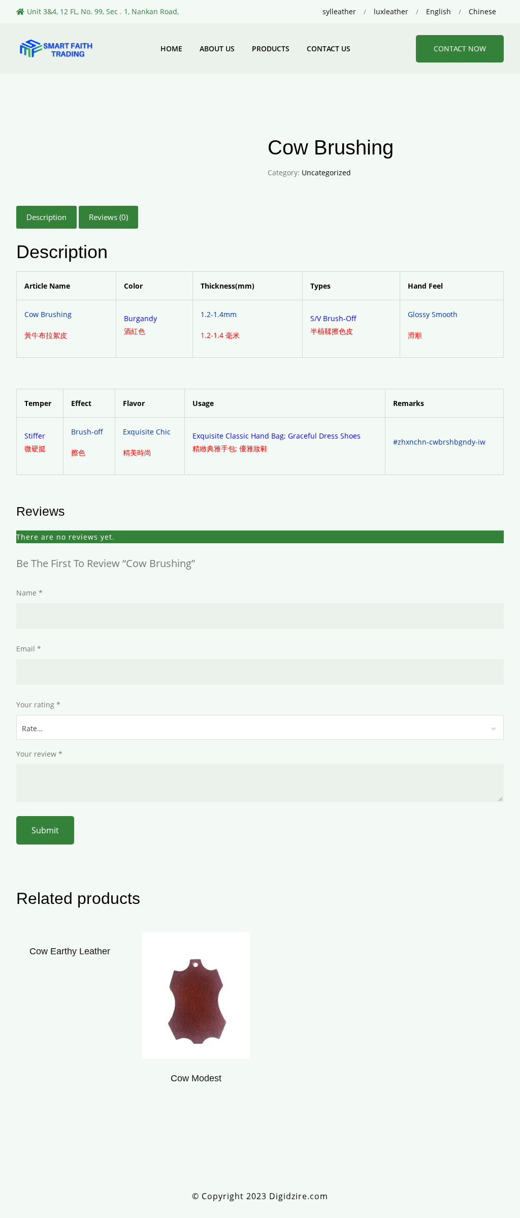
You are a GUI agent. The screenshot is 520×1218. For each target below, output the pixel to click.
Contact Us (328, 48)
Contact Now (460, 48)
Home (171, 48)
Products (270, 48)
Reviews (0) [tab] (108, 217)
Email (28, 648)
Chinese (482, 11)
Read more (195, 999)
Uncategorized (326, 172)
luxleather (391, 11)
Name (29, 593)
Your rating (38, 704)
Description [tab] (46, 217)
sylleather (339, 11)
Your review (39, 754)
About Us (217, 48)
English (438, 11)
